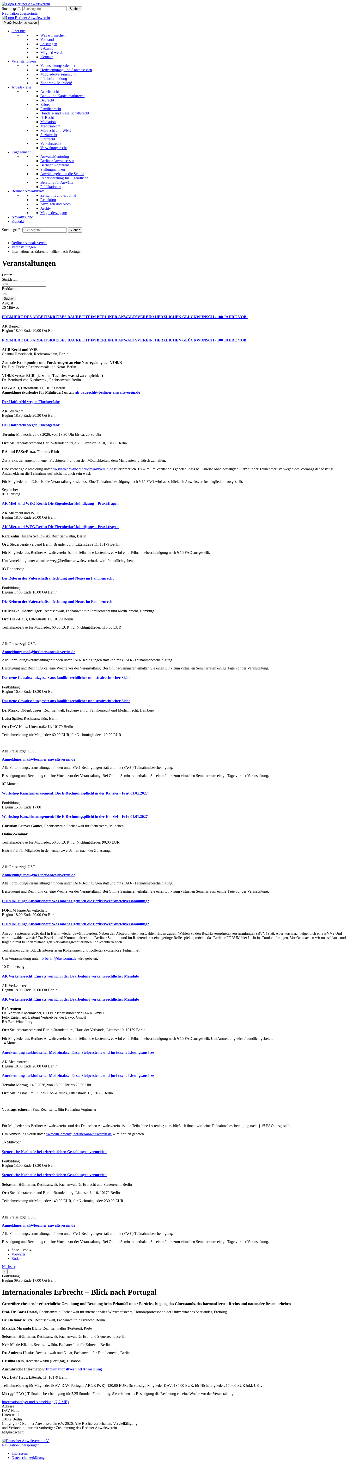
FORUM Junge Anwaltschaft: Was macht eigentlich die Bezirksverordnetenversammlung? (75, 901)
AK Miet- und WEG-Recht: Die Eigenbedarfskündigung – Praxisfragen (60, 503)
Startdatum (10, 279)
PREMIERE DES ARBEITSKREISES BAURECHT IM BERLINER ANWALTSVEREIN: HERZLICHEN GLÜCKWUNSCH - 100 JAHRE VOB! (125, 317)
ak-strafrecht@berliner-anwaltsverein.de (83, 469)
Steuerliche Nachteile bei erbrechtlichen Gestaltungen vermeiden (54, 1152)
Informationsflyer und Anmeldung (74, 1369)
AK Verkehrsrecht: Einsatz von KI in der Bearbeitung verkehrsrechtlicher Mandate (70, 976)
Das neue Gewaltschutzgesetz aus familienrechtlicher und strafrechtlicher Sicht (66, 677)
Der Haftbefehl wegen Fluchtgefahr (31, 402)
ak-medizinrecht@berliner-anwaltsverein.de (79, 1134)
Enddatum (10, 289)
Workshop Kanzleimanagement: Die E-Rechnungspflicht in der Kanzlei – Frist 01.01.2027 (75, 793)
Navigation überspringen (20, 13)
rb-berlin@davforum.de (58, 958)
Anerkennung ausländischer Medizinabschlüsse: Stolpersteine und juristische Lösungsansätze (78, 1052)
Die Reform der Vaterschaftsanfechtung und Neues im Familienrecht (58, 578)
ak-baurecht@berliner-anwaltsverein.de (107, 392)
